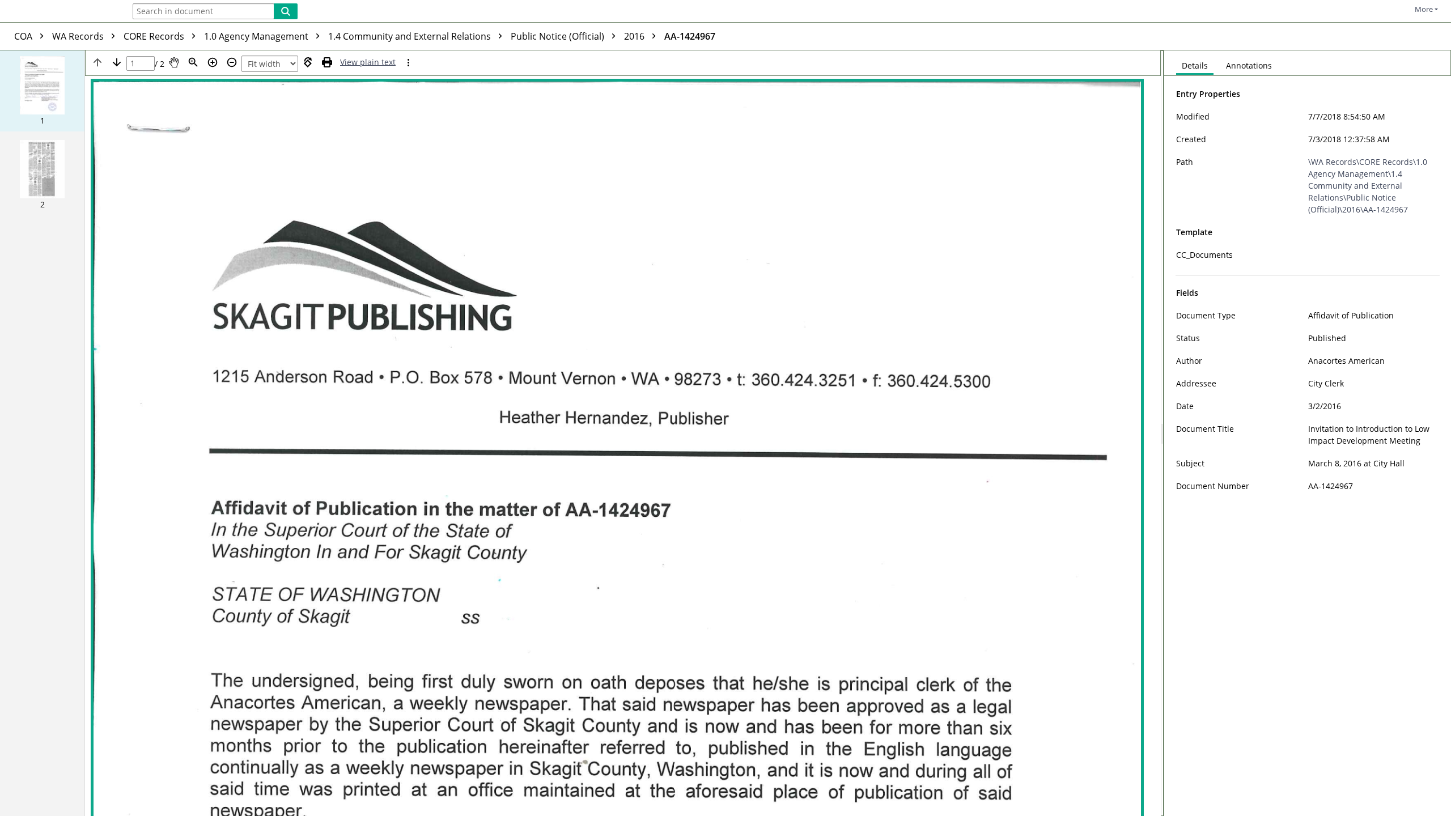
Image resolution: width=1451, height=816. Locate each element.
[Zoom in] (212, 62)
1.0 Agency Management (257, 36)
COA (24, 36)
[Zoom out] (231, 62)
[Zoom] (193, 62)
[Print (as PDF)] (327, 62)
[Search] (286, 11)
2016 (635, 36)
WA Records (79, 36)
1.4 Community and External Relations (410, 36)
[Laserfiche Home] (59, 12)
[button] (42, 90)
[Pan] (174, 62)
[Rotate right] (307, 62)
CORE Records (155, 36)
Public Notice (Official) (558, 36)
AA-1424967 (689, 36)
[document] (1307, 433)
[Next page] (116, 62)
